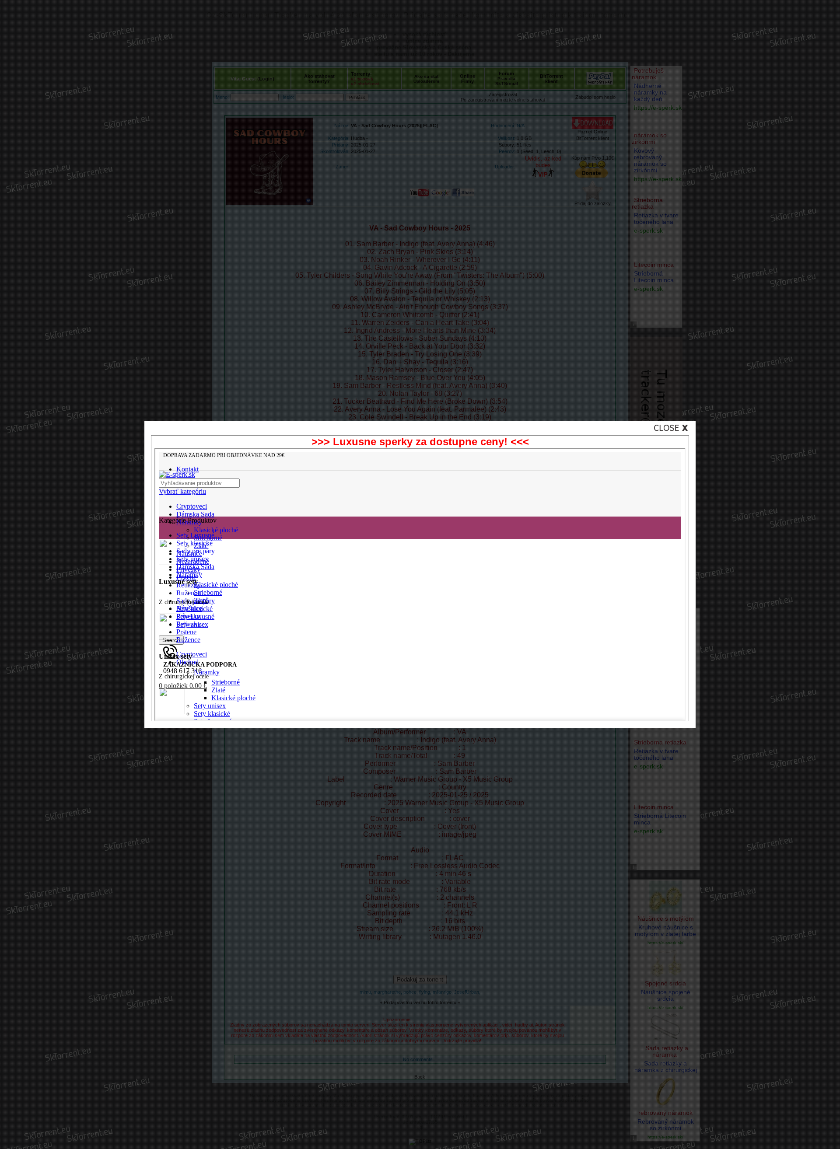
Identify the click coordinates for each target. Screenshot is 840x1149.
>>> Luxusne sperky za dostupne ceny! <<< (420, 441)
